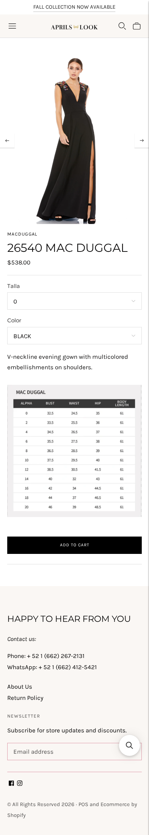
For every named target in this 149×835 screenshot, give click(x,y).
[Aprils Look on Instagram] (19, 783)
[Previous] (7, 140)
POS (83, 804)
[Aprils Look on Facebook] (11, 783)
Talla (13, 286)
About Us (19, 686)
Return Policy (25, 697)
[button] (129, 745)
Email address (32, 744)
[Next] (142, 140)
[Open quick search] (122, 26)
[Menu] (12, 26)
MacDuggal (22, 234)
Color (14, 320)
